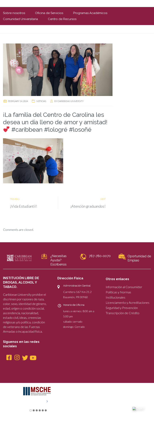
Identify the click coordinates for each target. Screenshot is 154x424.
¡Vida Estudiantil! (23, 206)
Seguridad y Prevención (122, 308)
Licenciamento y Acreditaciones (127, 302)
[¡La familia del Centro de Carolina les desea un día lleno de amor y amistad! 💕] (57, 69)
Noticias (41, 101)
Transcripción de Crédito (122, 313)
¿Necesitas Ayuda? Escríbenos (58, 260)
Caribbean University (71, 101)
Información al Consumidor (124, 287)
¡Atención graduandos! (87, 206)
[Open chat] (138, 408)
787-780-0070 (100, 256)
